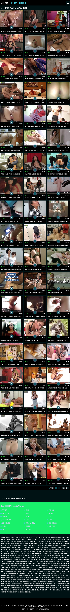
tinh (50, 520)
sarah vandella (30, 523)
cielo (50, 516)
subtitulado (6, 523)
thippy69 (51, 510)
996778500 (5, 513)
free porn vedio (7, 520)
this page (30, 607)
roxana (4, 510)
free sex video (52, 523)
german (4, 516)
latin (27, 510)
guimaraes (28, 529)
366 (67, 488)
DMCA (36, 609)
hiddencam (52, 513)
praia (27, 513)
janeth (27, 526)
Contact (24, 609)
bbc (3, 529)
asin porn (51, 526)
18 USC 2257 (30, 609)
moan (27, 520)
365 (63, 488)
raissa (27, 516)
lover (4, 526)
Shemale (13, 3)
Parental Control (44, 609)
